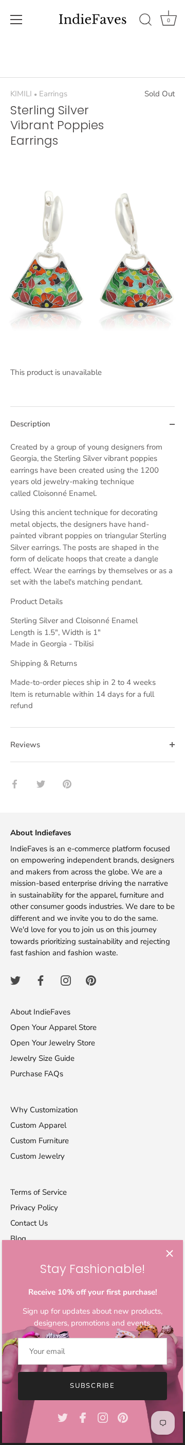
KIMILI (21, 94)
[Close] (169, 1253)
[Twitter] (63, 1417)
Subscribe (92, 1385)
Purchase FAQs (36, 1074)
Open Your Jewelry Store (52, 1043)
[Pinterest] (123, 1417)
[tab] (92, 584)
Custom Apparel (38, 1125)
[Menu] (16, 19)
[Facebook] (83, 1417)
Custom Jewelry (37, 1156)
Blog (18, 1238)
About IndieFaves (40, 1012)
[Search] (145, 21)
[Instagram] (103, 1417)
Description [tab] (30, 424)
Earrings (53, 94)
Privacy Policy (34, 1207)
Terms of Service (38, 1192)
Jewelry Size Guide (42, 1058)
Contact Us (29, 1223)
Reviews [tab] (25, 744)
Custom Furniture (39, 1141)
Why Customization (44, 1110)
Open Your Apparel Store (53, 1027)
